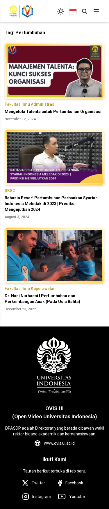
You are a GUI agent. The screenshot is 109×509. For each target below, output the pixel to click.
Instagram (41, 496)
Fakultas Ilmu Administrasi (30, 104)
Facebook (74, 483)
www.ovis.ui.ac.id (59, 443)
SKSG (10, 190)
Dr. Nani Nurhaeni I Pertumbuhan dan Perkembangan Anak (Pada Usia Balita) (42, 298)
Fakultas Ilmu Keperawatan (30, 288)
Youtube (77, 496)
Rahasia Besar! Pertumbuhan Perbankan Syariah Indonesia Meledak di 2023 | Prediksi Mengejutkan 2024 (51, 204)
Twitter (38, 483)
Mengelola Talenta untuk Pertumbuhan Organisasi (53, 111)
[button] (84, 11)
